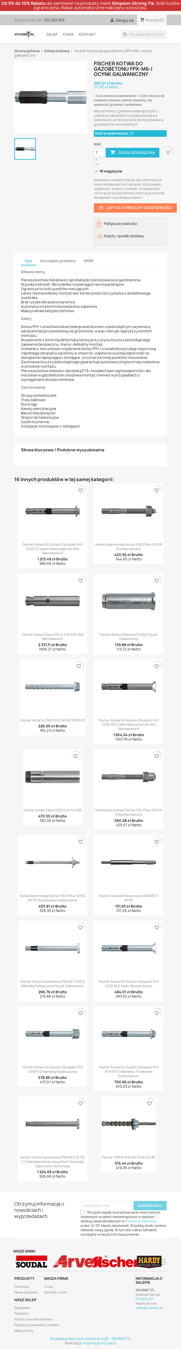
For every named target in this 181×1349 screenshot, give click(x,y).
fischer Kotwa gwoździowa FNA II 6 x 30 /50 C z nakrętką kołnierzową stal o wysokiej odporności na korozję (52, 1161)
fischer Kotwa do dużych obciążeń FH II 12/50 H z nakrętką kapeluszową (52, 1069)
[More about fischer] (71, 1262)
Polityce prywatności (140, 1221)
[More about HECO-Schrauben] (149, 1262)
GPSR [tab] (88, 260)
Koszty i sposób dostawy (33, 1319)
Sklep (52, 34)
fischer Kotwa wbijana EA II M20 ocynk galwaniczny (129, 636)
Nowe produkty (26, 1292)
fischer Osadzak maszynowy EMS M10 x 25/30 (128, 898)
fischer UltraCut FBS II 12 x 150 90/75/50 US (52, 720)
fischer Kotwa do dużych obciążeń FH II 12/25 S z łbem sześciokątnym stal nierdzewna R (52, 548)
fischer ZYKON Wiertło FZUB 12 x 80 (128, 1157)
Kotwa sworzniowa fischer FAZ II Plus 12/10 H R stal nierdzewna (128, 812)
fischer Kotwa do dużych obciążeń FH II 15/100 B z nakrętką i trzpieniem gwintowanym (128, 1071)
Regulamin (22, 1308)
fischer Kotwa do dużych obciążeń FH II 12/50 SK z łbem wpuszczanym (128, 983)
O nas (68, 34)
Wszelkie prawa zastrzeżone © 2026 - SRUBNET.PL (90, 1338)
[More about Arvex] (31, 1262)
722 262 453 (54, 20)
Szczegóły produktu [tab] (58, 260)
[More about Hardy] (110, 1262)
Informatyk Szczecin (99, 1343)
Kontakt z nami (55, 1292)
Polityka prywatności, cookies (36, 1325)
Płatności (21, 1313)
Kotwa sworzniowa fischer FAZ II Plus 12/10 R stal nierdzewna (128, 546)
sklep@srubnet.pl (149, 1308)
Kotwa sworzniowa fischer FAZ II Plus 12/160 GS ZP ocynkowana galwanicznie (52, 898)
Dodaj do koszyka (132, 152)
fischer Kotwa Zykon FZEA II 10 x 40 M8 (52, 810)
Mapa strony (23, 1331)
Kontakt (87, 34)
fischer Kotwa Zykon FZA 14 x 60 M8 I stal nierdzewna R (52, 636)
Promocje (21, 1286)
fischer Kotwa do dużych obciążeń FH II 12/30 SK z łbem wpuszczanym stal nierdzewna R (128, 724)
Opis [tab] (28, 260)
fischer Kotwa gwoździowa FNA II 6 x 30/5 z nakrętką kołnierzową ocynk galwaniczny (52, 983)
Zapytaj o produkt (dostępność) (135, 208)
